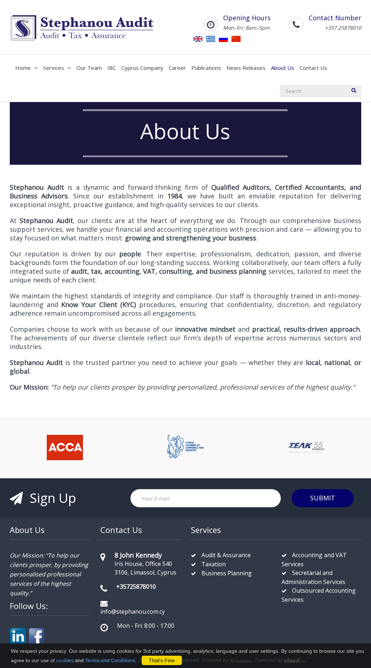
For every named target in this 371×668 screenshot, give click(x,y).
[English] (198, 38)
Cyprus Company (142, 67)
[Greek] (210, 38)
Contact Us (313, 67)
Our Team (89, 67)
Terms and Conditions (110, 660)
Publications (206, 67)
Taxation (213, 564)
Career (177, 67)
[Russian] (223, 38)
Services (54, 67)
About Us (282, 67)
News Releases (246, 67)
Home (23, 67)
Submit (322, 497)
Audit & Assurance (226, 555)
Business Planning (226, 573)
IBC (111, 67)
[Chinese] (236, 38)
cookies (65, 660)
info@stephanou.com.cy (132, 612)
